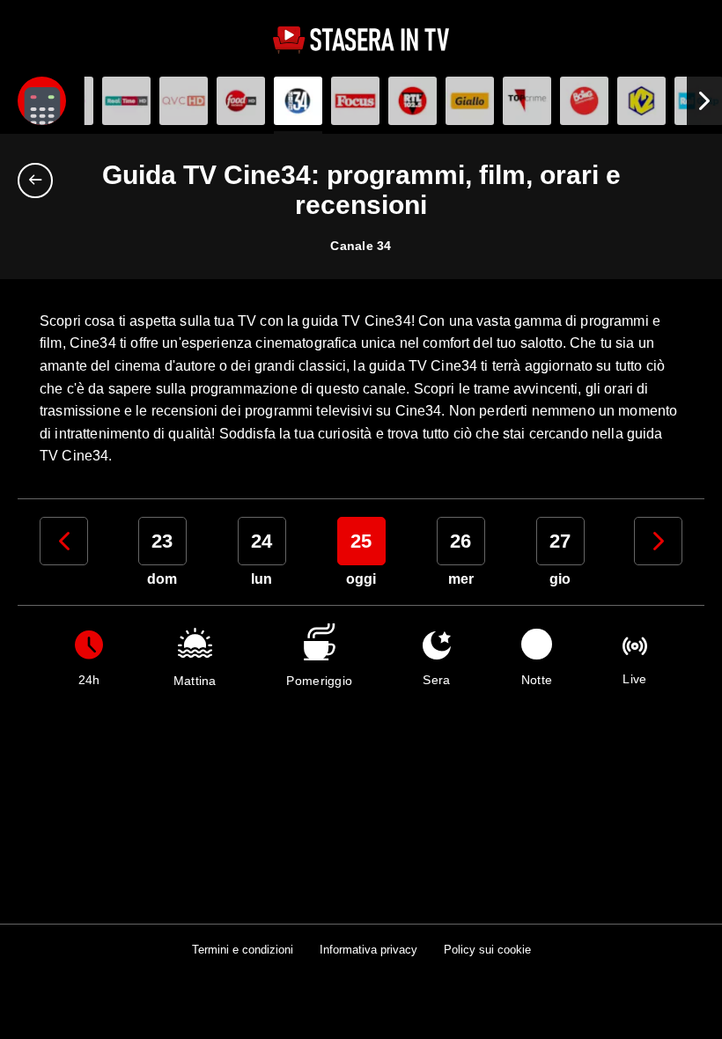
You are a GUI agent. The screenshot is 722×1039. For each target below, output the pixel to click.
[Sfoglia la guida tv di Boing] (584, 101)
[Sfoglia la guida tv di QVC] (183, 101)
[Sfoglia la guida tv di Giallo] (470, 101)
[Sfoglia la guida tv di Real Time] (126, 101)
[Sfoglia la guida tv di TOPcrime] (527, 101)
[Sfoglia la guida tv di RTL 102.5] (412, 101)
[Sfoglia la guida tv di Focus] (355, 101)
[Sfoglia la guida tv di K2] (641, 101)
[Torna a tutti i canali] (40, 180)
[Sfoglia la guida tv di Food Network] (241, 101)
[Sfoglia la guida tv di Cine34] (298, 101)
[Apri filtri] (42, 101)
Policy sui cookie (487, 949)
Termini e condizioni (242, 949)
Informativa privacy (368, 949)
